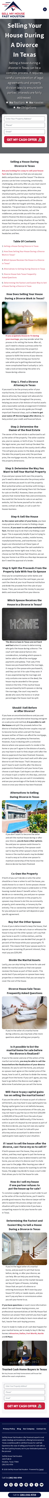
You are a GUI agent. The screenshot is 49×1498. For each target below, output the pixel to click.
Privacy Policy (9, 1429)
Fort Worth (31, 1333)
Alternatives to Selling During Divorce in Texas (24, 268)
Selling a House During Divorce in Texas (21, 246)
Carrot (41, 1469)
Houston (14, 1333)
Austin (41, 1333)
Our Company (28, 1429)
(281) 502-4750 (7, 1464)
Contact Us (41, 1429)
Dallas (22, 1333)
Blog (19, 1429)
